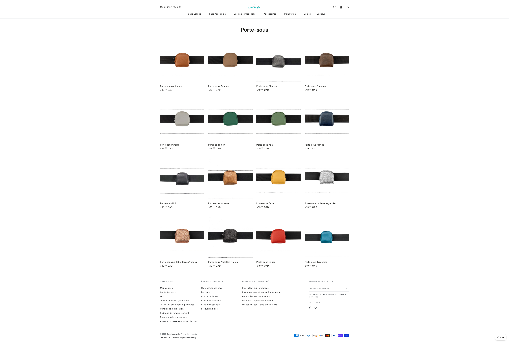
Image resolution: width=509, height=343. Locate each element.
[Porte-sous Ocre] (278, 179)
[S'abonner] (347, 288)
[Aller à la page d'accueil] (254, 7)
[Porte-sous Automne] (182, 62)
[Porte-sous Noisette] (230, 179)
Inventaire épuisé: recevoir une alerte (261, 292)
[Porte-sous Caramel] (230, 62)
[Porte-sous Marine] (327, 120)
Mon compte (166, 288)
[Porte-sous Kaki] (278, 120)
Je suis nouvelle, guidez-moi (174, 300)
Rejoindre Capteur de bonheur (257, 300)
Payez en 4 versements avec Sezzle (178, 321)
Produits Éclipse (209, 309)
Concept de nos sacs (212, 288)
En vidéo (205, 292)
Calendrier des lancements (256, 296)
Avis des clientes (209, 296)
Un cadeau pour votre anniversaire (259, 304)
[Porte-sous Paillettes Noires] (230, 237)
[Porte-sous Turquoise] (327, 237)
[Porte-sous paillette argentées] (327, 179)
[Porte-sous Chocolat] (327, 62)
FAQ (162, 296)
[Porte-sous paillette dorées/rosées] (182, 237)
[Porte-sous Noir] (182, 179)
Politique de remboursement (174, 313)
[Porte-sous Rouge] (278, 237)
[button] (334, 7)
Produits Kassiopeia (211, 300)
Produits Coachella (210, 304)
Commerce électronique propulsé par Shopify (178, 338)
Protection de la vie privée (173, 317)
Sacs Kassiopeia (173, 334)
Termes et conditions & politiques (177, 304)
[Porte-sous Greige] (182, 120)
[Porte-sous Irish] (230, 120)
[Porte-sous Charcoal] (278, 62)
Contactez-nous (168, 292)
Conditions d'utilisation (172, 309)
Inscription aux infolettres (255, 288)
